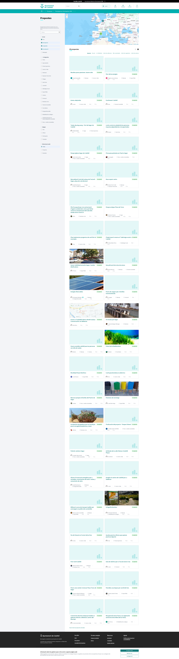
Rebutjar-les (129, 653)
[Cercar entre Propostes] (59, 32)
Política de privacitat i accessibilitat (129, 638)
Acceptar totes (129, 650)
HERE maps (136, 44)
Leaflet (130, 44)
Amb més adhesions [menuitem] (107, 53)
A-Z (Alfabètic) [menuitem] (99, 53)
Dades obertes (110, 643)
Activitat (109, 638)
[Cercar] (79, 6)
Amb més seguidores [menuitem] (125, 53)
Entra (92, 640)
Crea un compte (95, 638)
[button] (42, 37)
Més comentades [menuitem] (116, 53)
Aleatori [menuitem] (89, 53)
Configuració (129, 656)
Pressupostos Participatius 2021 (63, 11)
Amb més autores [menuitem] (135, 53)
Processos (49, 11)
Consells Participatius (80, 643)
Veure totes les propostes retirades (77, 627)
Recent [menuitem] (93, 53)
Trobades (109, 640)
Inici (76, 638)
